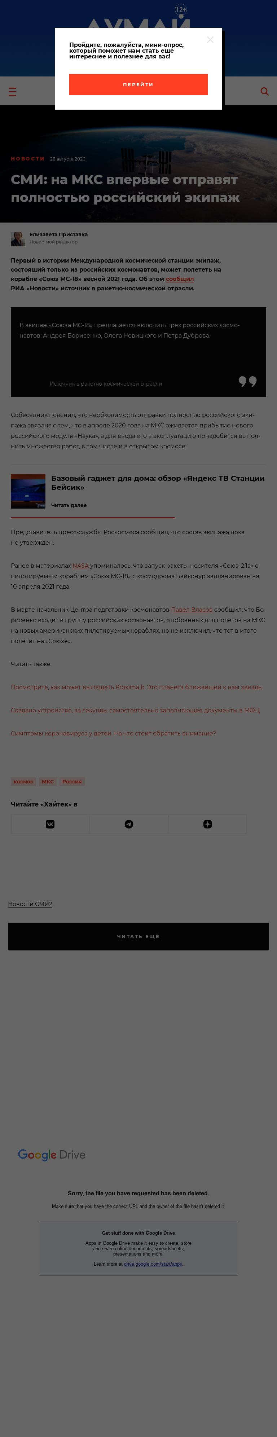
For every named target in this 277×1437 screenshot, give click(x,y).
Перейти (138, 84)
